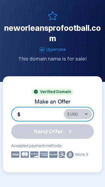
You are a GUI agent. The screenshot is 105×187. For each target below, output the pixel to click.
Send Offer (48, 131)
